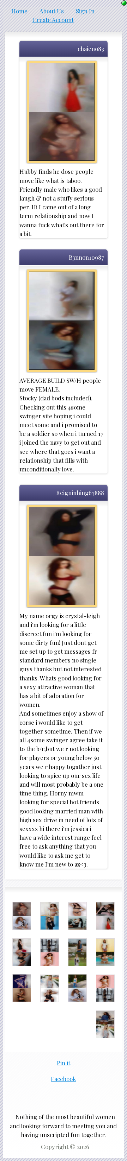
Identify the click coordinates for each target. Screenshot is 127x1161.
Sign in (85, 11)
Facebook (63, 1079)
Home (19, 11)
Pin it (63, 1063)
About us (52, 11)
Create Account (53, 20)
